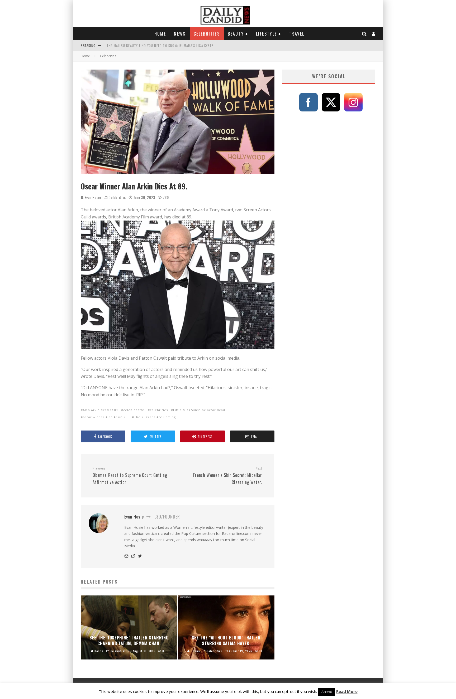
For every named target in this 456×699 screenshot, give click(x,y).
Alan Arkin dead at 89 (100, 410)
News (180, 34)
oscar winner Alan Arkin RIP (106, 417)
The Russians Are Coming (155, 417)
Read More (347, 691)
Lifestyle (266, 34)
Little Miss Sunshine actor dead (199, 410)
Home (160, 34)
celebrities (159, 410)
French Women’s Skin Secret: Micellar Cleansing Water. (227, 475)
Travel (296, 34)
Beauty (236, 34)
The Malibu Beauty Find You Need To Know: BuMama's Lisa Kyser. (161, 45)
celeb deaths (134, 410)
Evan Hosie (92, 197)
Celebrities (207, 34)
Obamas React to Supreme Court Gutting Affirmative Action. (130, 475)
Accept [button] (326, 691)
